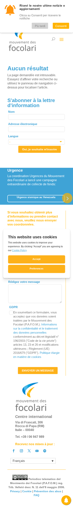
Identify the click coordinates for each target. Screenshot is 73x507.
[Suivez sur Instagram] (21, 451)
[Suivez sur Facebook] (14, 451)
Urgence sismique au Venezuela (36, 197)
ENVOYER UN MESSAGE (38, 370)
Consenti (61, 26)
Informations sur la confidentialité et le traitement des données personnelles (35, 328)
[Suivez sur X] (29, 451)
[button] (67, 198)
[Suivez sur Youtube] (37, 451)
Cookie (27, 491)
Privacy (15, 491)
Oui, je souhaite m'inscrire (39, 149)
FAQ (36, 495)
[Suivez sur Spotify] (45, 451)
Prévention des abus (47, 491)
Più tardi (40, 26)
